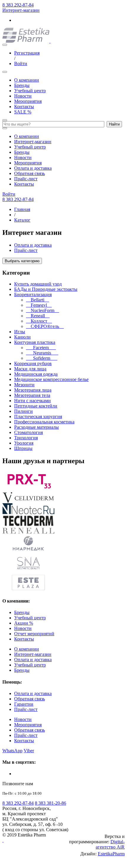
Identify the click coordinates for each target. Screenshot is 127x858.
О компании (26, 79)
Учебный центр (30, 90)
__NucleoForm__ (42, 310)
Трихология (26, 437)
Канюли (22, 336)
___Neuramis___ (42, 352)
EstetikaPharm (111, 853)
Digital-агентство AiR (110, 844)
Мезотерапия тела (32, 395)
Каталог (22, 219)
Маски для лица (30, 368)
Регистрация (27, 52)
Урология (23, 443)
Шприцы (23, 448)
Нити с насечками (32, 400)
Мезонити (24, 384)
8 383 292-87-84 (18, 4)
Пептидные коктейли (35, 405)
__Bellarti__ (37, 299)
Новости (23, 95)
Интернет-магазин (21, 10)
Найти (114, 124)
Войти (20, 63)
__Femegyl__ (39, 305)
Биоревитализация (33, 294)
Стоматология (28, 432)
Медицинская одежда (36, 374)
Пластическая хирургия (38, 416)
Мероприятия (28, 101)
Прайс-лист (26, 178)
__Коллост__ (39, 321)
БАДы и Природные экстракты (45, 289)
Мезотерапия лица (32, 389)
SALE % (22, 111)
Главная (22, 209)
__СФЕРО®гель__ (45, 326)
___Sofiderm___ (41, 358)
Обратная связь (29, 173)
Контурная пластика (34, 342)
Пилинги (23, 411)
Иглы (19, 331)
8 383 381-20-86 (50, 803)
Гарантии (23, 704)
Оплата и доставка (33, 168)
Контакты (24, 106)
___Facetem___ (41, 347)
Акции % (23, 623)
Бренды (22, 85)
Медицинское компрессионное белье (51, 379)
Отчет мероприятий (34, 633)
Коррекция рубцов (33, 363)
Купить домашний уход (38, 283)
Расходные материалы (36, 427)
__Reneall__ (38, 315)
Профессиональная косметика (44, 421)
